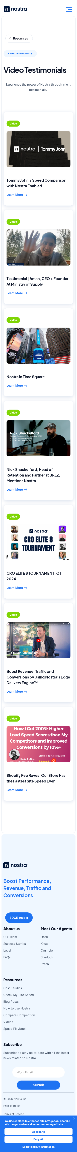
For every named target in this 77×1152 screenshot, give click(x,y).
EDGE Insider (19, 918)
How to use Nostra (16, 1008)
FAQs (6, 957)
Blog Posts (11, 1001)
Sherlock (47, 957)
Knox (44, 944)
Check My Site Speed (18, 995)
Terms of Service (13, 1114)
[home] (15, 9)
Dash (44, 937)
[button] (69, 9)
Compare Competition (19, 1015)
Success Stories (14, 944)
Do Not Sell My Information (38, 1146)
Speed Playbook (15, 1029)
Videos (8, 1022)
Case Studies (12, 988)
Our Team (10, 937)
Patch (45, 964)
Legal (7, 950)
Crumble (47, 950)
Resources (20, 38)
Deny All (38, 1139)
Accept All (38, 1131)
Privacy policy (12, 1105)
